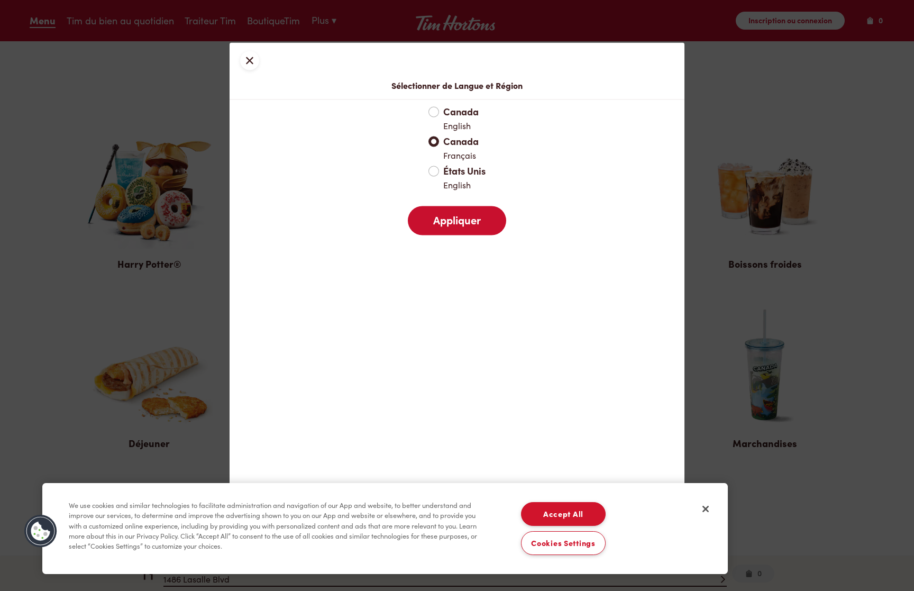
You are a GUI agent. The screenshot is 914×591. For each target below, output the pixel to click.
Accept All (563, 514)
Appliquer (457, 220)
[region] (385, 528)
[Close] (705, 509)
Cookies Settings (563, 543)
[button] (41, 531)
